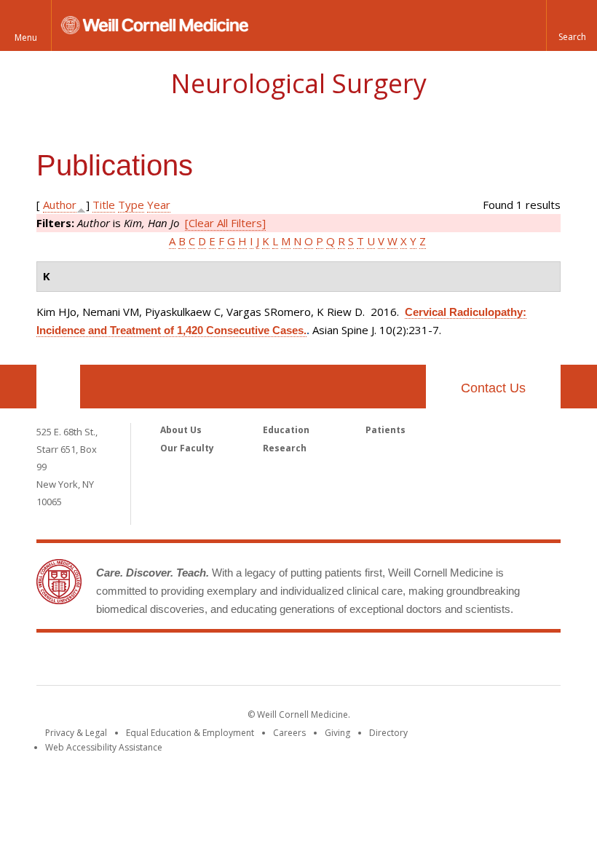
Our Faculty (187, 448)
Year (158, 204)
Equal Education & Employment (190, 733)
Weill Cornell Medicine (298, 661)
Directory (388, 733)
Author (59, 204)
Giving (337, 733)
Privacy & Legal (76, 733)
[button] (571, 25)
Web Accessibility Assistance (103, 747)
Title (103, 204)
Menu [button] (26, 37)
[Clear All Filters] (225, 222)
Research (285, 448)
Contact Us (493, 388)
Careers (289, 733)
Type (131, 204)
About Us (181, 430)
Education (286, 430)
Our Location (58, 386)
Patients (385, 430)
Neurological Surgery (298, 83)
